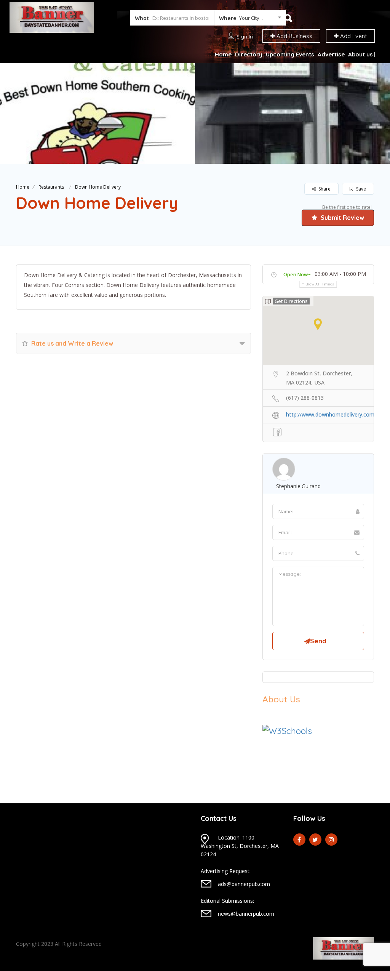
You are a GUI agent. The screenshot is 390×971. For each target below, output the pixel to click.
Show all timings (320, 284)
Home (223, 54)
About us (360, 54)
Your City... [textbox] (251, 17)
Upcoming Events (290, 54)
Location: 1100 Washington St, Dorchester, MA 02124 (240, 846)
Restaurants (51, 187)
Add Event (353, 36)
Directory (248, 54)
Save (360, 189)
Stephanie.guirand (298, 486)
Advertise (331, 54)
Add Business (293, 36)
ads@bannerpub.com (244, 884)
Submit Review (341, 217)
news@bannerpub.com (246, 913)
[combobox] (250, 19)
